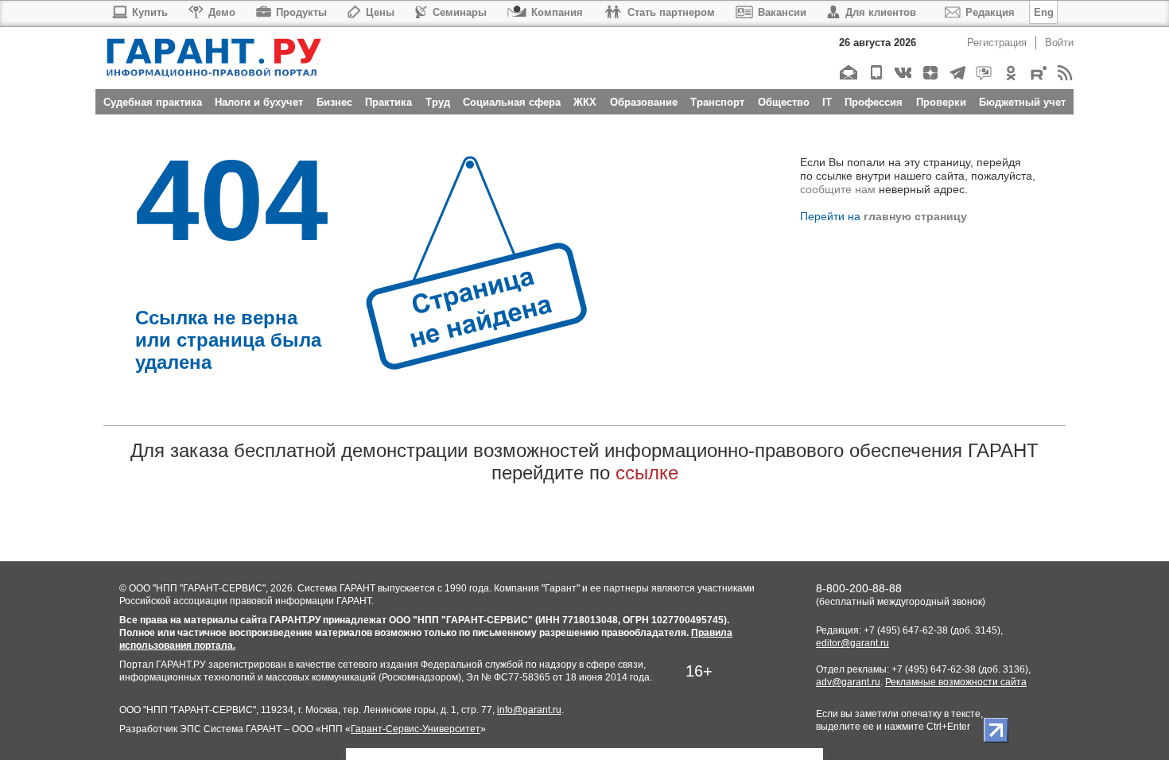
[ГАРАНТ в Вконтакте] (902, 72)
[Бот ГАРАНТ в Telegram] (983, 72)
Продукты (301, 12)
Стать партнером (671, 12)
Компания (557, 12)
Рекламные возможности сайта (956, 682)
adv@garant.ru (848, 682)
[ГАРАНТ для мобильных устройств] (875, 72)
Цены (380, 12)
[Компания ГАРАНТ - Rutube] (1037, 72)
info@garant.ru (529, 709)
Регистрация (997, 42)
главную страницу (915, 216)
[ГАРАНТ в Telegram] (956, 72)
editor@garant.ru (852, 643)
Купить (150, 12)
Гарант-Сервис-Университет (415, 729)
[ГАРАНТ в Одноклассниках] (1010, 72)
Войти (1059, 42)
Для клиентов (880, 12)
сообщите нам (838, 189)
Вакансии (782, 12)
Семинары (460, 12)
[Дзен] (929, 72)
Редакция (990, 12)
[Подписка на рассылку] (848, 72)
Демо (221, 12)
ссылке (647, 472)
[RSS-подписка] (1064, 72)
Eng (1044, 12)
